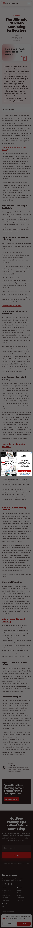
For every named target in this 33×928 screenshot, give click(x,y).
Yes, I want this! (24, 471)
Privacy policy (24, 474)
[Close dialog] (31, 453)
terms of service (27, 474)
